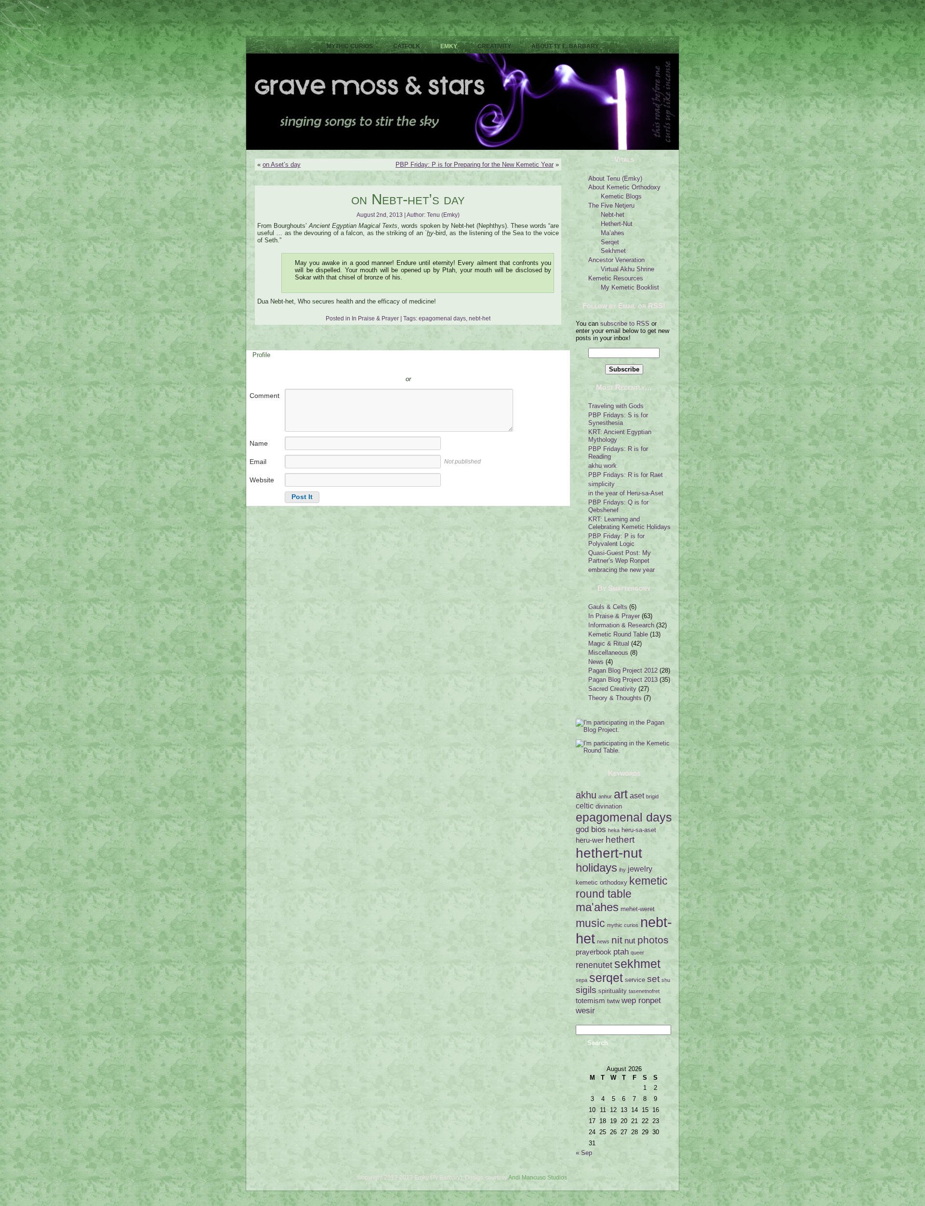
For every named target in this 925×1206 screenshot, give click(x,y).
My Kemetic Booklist (630, 287)
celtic (585, 805)
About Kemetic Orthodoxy (624, 187)
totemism (590, 1001)
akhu (586, 795)
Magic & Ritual (608, 643)
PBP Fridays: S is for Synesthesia (618, 418)
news (603, 941)
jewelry (640, 868)
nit (616, 939)
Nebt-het (612, 214)
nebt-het (479, 318)
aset (637, 795)
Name (259, 443)
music (590, 923)
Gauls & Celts (607, 606)
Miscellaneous (608, 652)
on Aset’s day (282, 164)
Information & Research (621, 625)
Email (258, 461)
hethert (620, 840)
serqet (606, 977)
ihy (622, 870)
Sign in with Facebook (451, 364)
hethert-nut (609, 853)
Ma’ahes (612, 233)
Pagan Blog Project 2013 (623, 679)
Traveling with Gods (616, 406)
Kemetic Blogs (621, 196)
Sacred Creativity (612, 688)
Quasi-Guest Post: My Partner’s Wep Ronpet (619, 556)
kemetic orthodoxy (601, 882)
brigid (652, 796)
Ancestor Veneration (616, 260)
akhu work (602, 465)
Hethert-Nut (617, 223)
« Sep (584, 1152)
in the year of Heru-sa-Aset (625, 493)
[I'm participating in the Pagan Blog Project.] (624, 729)
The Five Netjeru (611, 205)
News (596, 661)
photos (653, 940)
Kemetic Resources (615, 278)
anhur (605, 796)
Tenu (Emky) (443, 215)
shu (665, 980)
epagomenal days (442, 318)
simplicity (601, 484)
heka (614, 830)
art (621, 794)
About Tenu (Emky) (615, 178)
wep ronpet (641, 1000)
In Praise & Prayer (375, 318)
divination (608, 806)
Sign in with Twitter (365, 364)
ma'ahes (597, 907)
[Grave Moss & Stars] (462, 147)
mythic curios (622, 925)
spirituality (612, 990)
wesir (585, 1010)
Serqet (610, 242)
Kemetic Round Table (618, 634)
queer (637, 952)
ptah (621, 951)
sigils (586, 990)
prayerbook (593, 952)
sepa (581, 980)
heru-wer (590, 840)
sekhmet (637, 963)
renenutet (594, 965)
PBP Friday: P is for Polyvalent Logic (616, 539)
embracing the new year (621, 569)
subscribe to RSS (624, 323)
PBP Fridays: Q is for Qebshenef (618, 506)
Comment (264, 395)
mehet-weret (638, 909)
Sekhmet (613, 250)
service (635, 979)
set (653, 979)
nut (629, 940)
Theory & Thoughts (615, 698)
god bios (591, 829)
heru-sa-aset (638, 830)
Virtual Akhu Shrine (627, 269)
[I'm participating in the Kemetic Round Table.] (624, 750)
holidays (596, 867)
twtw (613, 1001)
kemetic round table (622, 887)
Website (262, 480)
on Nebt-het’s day (408, 199)
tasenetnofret (644, 991)
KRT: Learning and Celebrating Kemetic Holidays (629, 523)
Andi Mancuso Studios (537, 1177)
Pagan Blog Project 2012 (623, 670)
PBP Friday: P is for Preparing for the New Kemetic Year (475, 164)
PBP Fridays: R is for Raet (625, 474)
